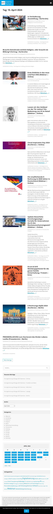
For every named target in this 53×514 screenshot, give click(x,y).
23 (14, 459)
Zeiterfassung (27, 489)
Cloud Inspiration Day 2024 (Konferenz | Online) (39, 143)
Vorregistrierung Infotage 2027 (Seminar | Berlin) (17, 395)
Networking (42, 483)
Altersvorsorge (10, 476)
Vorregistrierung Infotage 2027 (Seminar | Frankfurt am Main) (20, 383)
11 (27, 455)
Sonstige (8, 432)
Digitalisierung (30, 329)
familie (48, 298)
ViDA (42, 330)
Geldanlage (21, 481)
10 (20, 455)
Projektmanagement (36, 169)
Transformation (31, 170)
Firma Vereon (45, 310)
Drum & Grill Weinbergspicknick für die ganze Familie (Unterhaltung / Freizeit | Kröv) (38, 270)
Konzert (43, 481)
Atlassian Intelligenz (42, 167)
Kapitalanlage (36, 481)
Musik (35, 299)
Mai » (9, 465)
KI (40, 98)
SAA (17, 485)
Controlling (19, 478)
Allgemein (8, 416)
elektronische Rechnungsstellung (34, 207)
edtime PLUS (44, 478)
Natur (37, 299)
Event (45, 298)
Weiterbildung (19, 489)
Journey (29, 169)
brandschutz (39, 476)
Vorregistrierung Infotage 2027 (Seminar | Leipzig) (17, 391)
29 (7, 462)
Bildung (23, 66)
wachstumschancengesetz (33, 210)
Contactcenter (35, 98)
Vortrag (11, 66)
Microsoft (30, 483)
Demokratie (28, 66)
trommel (45, 299)
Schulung (8, 429)
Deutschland (30, 257)
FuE (45, 259)
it (24, 481)
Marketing (21, 483)
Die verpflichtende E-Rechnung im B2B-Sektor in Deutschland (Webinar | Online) (39, 180)
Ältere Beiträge (8, 360)
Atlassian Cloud (35, 167)
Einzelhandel (30, 136)
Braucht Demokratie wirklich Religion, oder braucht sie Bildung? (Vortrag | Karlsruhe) (25, 51)
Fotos (40, 43)
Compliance (14, 478)
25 (27, 459)
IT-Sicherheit (28, 481)
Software (43, 101)
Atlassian (29, 167)
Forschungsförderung (32, 259)
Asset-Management (16, 476)
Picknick (41, 299)
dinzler (36, 478)
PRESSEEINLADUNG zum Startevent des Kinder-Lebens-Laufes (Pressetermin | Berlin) (25, 338)
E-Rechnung (34, 206)
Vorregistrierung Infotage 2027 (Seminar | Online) (17, 378)
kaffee (32, 481)
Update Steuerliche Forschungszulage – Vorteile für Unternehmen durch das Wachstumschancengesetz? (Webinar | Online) (39, 222)
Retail (35, 136)
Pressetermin (12, 353)
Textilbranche (40, 136)
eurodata (5, 481)
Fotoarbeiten (35, 43)
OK (26, 511)
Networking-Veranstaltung (12, 425)
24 (20, 459)
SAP (20, 486)
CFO (48, 256)
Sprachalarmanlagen (42, 485)
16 (14, 457)
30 (14, 462)
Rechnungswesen (31, 330)
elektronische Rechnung (42, 206)
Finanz (34, 257)
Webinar (36, 96)
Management (16, 483)
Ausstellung (36, 42)
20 (39, 457)
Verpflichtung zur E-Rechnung (38, 209)
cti (38, 98)
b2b (48, 327)
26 (33, 459)
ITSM (48, 167)
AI (6, 476)
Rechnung (42, 329)
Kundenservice (41, 99)
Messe (7, 423)
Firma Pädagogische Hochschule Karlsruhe (26, 54)
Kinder (29, 299)
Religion (32, 66)
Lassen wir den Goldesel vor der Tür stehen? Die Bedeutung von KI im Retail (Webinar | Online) (39, 110)
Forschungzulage (40, 259)
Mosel (32, 299)
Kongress (8, 421)
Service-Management (45, 169)
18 (27, 457)
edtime (40, 478)
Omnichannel (35, 101)
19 (33, 457)
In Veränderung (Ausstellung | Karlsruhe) (38, 17)
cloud (9, 478)
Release (39, 101)
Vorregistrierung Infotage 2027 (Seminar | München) (18, 387)
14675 (5, 476)
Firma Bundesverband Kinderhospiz (25, 341)
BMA (28, 476)
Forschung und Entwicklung (42, 257)
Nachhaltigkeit (36, 483)
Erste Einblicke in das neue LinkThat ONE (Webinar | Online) (38, 74)
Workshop (8, 438)
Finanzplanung (14, 481)
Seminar (8, 431)
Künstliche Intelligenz (9, 483)
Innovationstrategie (32, 260)
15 (7, 457)
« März (6, 465)
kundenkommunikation (32, 99)
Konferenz (36, 166)
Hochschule (43, 43)
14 (45, 455)
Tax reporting (38, 330)
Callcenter (30, 98)
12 (33, 455)
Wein (48, 299)
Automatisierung (23, 476)
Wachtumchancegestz (40, 260)
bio (43, 298)
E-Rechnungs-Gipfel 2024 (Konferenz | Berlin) (38, 306)
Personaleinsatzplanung (10, 486)
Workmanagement (38, 170)
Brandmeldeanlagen (33, 476)
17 (20, 457)
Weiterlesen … (44, 38)
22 (7, 459)
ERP (47, 478)
